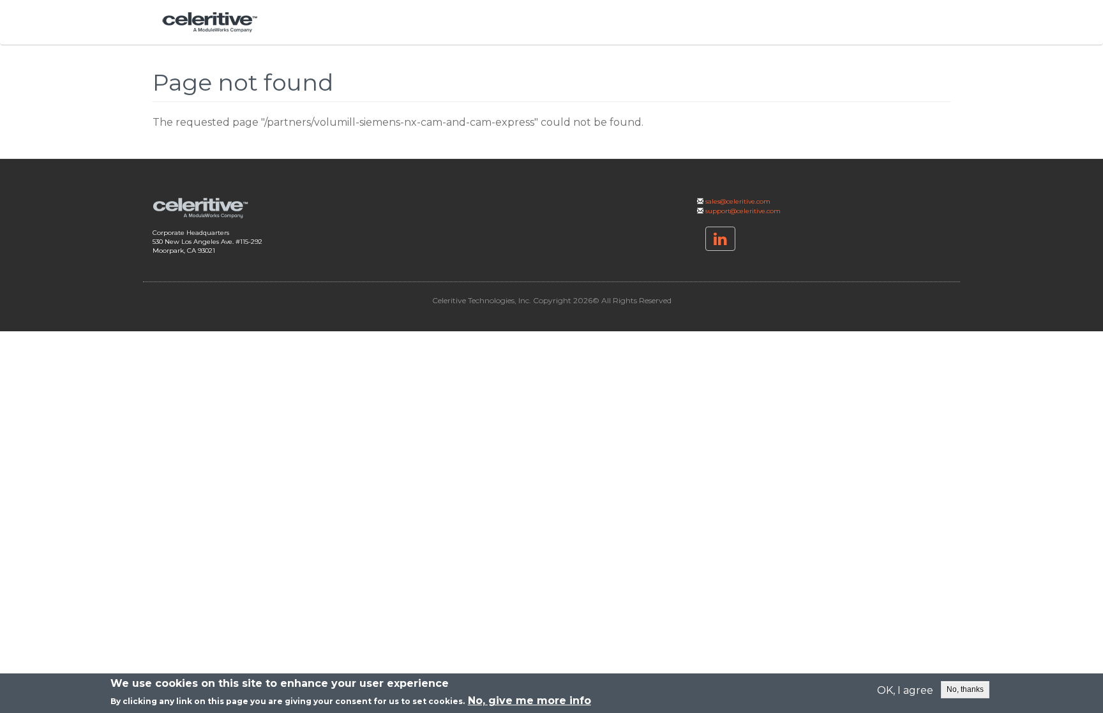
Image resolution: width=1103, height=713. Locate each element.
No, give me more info (529, 700)
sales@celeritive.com (737, 201)
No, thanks (965, 689)
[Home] (214, 22)
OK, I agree (905, 690)
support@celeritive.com (743, 211)
